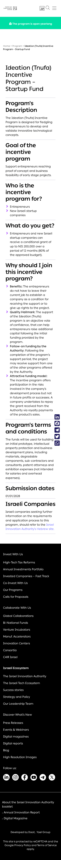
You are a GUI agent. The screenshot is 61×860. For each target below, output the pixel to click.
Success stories (13, 690)
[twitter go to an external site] (52, 778)
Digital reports (13, 743)
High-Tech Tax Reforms (19, 562)
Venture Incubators (16, 629)
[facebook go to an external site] (24, 778)
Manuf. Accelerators (17, 636)
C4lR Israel (10, 657)
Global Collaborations (18, 616)
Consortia (10, 650)
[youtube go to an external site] (33, 778)
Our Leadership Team (18, 703)
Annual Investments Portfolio (23, 569)
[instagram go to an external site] (15, 778)
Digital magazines (16, 736)
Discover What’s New (17, 714)
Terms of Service (47, 845)
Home (6, 46)
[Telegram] (57, 430)
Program (17, 46)
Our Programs (12, 590)
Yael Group (43, 832)
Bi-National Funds (15, 623)
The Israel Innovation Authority (24, 676)
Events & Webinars (16, 729)
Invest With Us (13, 554)
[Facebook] (57, 423)
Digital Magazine (15, 818)
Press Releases (13, 723)
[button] (48, 8)
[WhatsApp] (57, 443)
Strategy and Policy (16, 697)
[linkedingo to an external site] (6, 778)
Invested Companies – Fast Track (26, 576)
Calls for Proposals (15, 597)
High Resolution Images (20, 757)
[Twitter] (57, 436)
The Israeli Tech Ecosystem (21, 683)
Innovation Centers (16, 643)
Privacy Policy (22, 845)
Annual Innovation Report (22, 812)
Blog (6, 750)
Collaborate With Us (17, 608)
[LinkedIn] (57, 417)
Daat (31, 832)
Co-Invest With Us (15, 583)
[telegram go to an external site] (43, 778)
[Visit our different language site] (42, 8)
